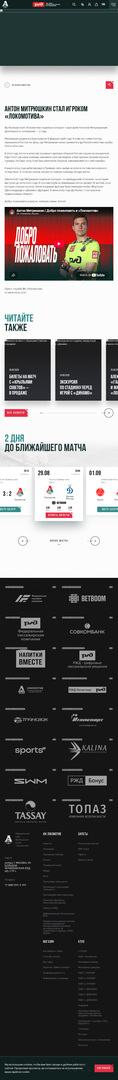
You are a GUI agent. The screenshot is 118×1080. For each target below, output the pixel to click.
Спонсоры (83, 1029)
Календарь (48, 849)
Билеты (83, 834)
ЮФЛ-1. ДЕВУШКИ (87, 989)
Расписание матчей (88, 843)
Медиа (46, 871)
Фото (45, 876)
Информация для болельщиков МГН (58, 914)
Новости (47, 843)
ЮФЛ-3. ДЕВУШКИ (87, 1000)
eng (103, 4)
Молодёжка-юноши (88, 962)
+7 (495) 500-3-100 (15, 884)
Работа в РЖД (50, 908)
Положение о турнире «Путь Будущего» (93, 1022)
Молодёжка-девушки (89, 967)
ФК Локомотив (52, 834)
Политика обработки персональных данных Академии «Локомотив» (90, 1013)
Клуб (81, 942)
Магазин (48, 942)
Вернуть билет (85, 860)
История (82, 1034)
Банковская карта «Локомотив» (94, 1040)
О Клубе (82, 951)
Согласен (104, 1068)
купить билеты (59, 515)
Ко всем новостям (21, 85)
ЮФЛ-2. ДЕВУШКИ (87, 994)
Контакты (83, 1045)
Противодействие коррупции (58, 895)
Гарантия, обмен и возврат (56, 967)
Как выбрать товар (52, 951)
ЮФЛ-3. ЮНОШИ (86, 984)
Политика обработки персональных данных (54, 901)
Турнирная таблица (53, 854)
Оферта (82, 854)
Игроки (46, 860)
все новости (16, 413)
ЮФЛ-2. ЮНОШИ (86, 978)
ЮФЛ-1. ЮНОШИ (86, 973)
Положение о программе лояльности (56, 888)
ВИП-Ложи (83, 849)
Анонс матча (59, 541)
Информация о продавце (55, 978)
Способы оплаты (51, 956)
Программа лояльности (55, 881)
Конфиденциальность (54, 973)
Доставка (48, 962)
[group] (28, 370)
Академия (83, 1005)
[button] (41, 412)
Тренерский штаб (52, 865)
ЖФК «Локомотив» (87, 956)
